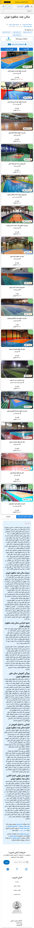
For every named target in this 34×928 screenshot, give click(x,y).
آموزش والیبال (16, 838)
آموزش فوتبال (13, 836)
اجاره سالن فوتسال (12, 826)
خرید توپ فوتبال (24, 834)
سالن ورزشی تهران (27, 26)
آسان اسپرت (22, 830)
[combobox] (17, 11)
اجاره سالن (19, 824)
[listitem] (26, 869)
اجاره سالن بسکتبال (24, 826)
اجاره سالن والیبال (24, 828)
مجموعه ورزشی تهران (14, 24)
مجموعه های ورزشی (27, 24)
